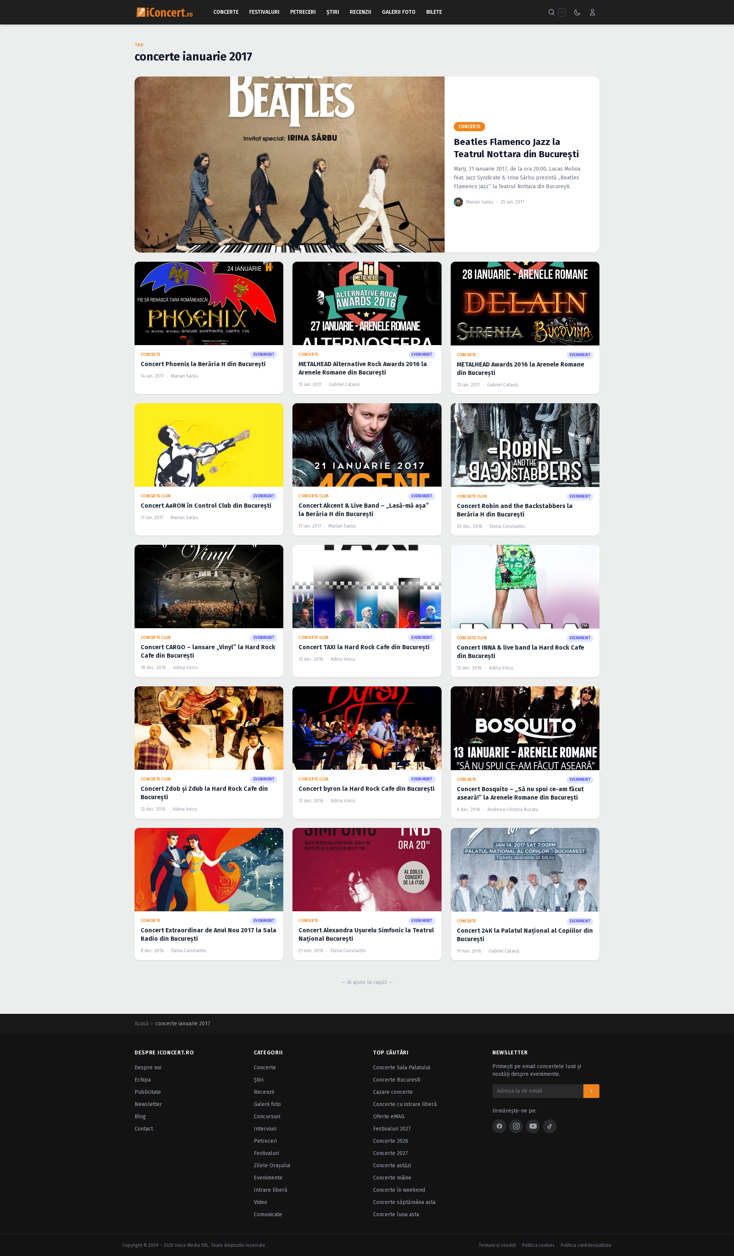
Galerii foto (267, 1104)
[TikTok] (550, 1126)
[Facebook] (499, 1126)
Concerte (226, 12)
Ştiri (332, 12)
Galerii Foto (399, 12)
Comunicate (268, 1214)
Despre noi (148, 1067)
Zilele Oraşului (272, 1165)
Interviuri (265, 1129)
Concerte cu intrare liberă (405, 1104)
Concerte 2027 (390, 1153)
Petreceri (303, 12)
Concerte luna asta (396, 1214)
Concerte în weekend (399, 1190)
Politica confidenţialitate (586, 1245)
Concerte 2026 (390, 1141)
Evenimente (268, 1178)
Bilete (434, 12)
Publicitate (148, 1092)
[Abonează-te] (591, 1091)
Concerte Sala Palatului (401, 1067)
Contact (144, 1129)
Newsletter (148, 1104)
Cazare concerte (393, 1092)
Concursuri (267, 1116)
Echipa (143, 1080)
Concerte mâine (392, 1178)
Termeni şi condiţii (497, 1245)
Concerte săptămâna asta (404, 1202)
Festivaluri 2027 (392, 1129)
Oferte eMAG (388, 1116)
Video (260, 1202)
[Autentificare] (592, 12)
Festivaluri (264, 12)
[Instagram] (516, 1126)
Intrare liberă (270, 1190)
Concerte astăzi (392, 1165)
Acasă (142, 1023)
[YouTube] (533, 1126)
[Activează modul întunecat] (577, 12)
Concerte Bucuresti (396, 1080)
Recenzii (360, 12)
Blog (140, 1116)
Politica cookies (538, 1245)
